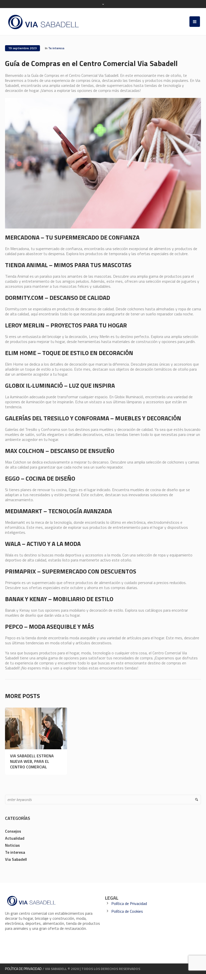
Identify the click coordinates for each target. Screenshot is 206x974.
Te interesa (56, 48)
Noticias (12, 845)
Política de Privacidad (129, 903)
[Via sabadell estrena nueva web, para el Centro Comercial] (36, 728)
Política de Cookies (127, 911)
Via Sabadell (16, 859)
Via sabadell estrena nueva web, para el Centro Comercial (32, 761)
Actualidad (14, 838)
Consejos (13, 831)
